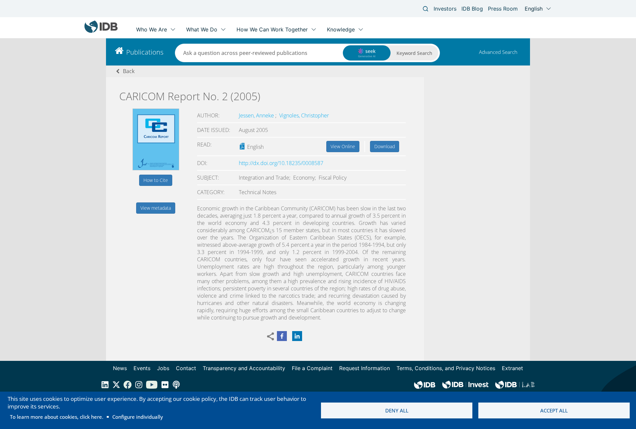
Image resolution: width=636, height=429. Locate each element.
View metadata (155, 208)
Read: (204, 144)
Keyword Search (414, 53)
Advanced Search (498, 52)
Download (384, 146)
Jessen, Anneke (257, 115)
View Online (343, 146)
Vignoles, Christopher (304, 115)
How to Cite (155, 180)
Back (128, 71)
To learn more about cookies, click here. (56, 416)
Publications (144, 52)
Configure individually (137, 416)
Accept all (554, 410)
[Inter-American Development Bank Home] (101, 31)
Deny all (396, 410)
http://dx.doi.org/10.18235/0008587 (281, 163)
